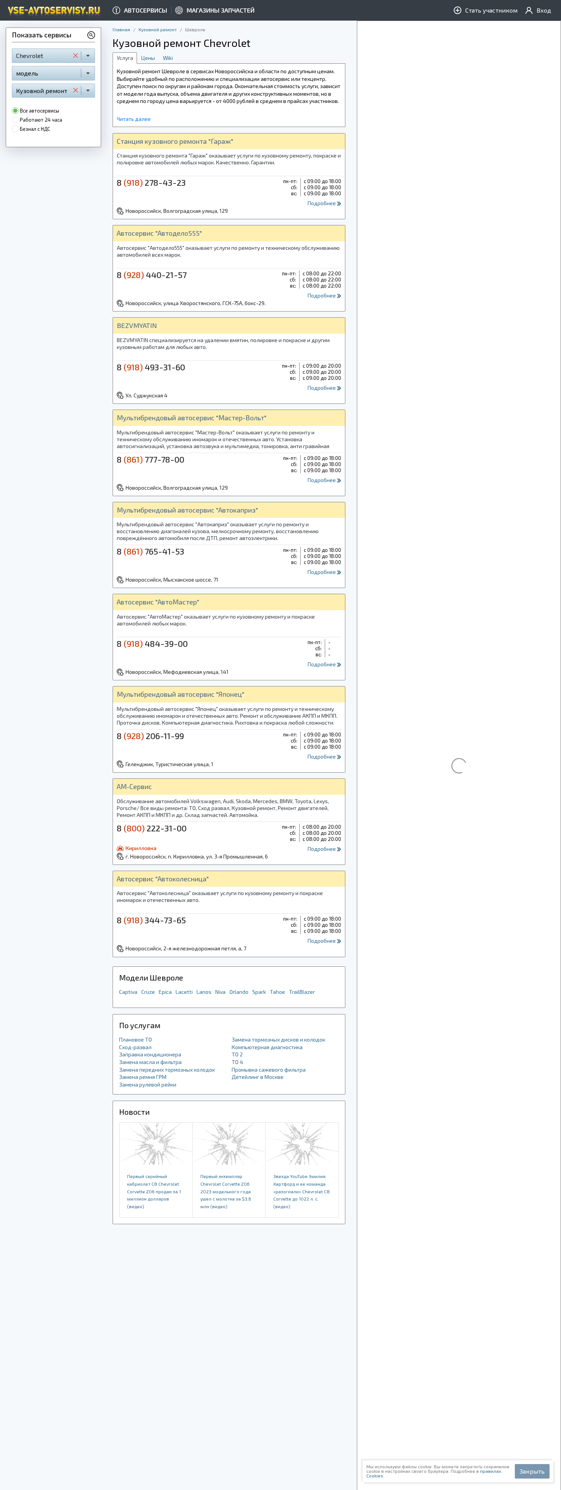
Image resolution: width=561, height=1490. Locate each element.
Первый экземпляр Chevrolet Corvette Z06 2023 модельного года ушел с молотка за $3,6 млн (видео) (225, 1191)
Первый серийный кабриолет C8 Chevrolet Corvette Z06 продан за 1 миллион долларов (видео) (154, 1191)
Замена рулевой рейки (147, 1084)
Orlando (238, 992)
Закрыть (532, 1471)
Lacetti (184, 992)
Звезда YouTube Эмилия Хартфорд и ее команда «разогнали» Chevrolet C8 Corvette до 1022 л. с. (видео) (301, 1191)
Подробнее (322, 203)
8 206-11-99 (150, 736)
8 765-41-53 (150, 551)
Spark (259, 992)
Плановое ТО (135, 1039)
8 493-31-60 (151, 367)
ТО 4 (237, 1062)
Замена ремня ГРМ (142, 1077)
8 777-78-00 (150, 459)
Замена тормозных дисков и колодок (278, 1039)
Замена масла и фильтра (150, 1062)
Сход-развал (135, 1047)
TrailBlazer (302, 992)
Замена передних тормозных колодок (167, 1069)
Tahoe (277, 992)
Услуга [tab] (125, 58)
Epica (165, 992)
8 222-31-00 (152, 828)
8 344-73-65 (151, 920)
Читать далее (134, 119)
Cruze (148, 992)
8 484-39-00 (152, 643)
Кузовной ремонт (158, 29)
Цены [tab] (148, 58)
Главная (121, 29)
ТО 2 (237, 1054)
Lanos (204, 992)
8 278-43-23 (151, 182)
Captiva (128, 992)
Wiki (168, 58)
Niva (220, 992)
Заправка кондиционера (150, 1054)
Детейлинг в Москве (258, 1077)
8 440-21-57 (152, 275)
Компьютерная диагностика (267, 1047)
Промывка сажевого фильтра (269, 1069)
